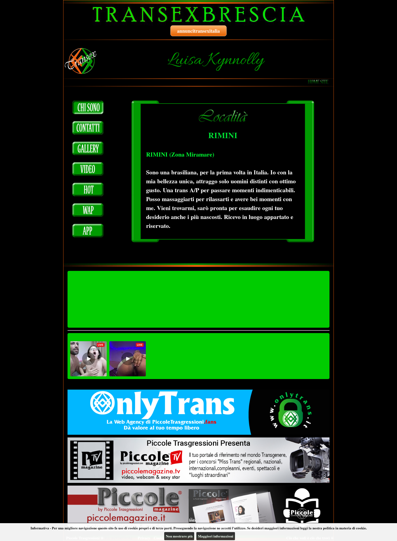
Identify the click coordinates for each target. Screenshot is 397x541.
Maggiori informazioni (215, 536)
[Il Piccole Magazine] (198, 508)
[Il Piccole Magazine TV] (198, 460)
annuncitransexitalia (198, 30)
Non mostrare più (179, 536)
